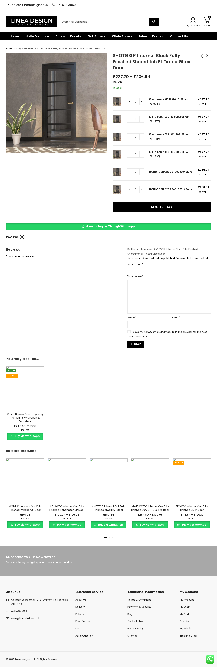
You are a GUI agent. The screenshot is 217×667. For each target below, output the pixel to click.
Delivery (80, 606)
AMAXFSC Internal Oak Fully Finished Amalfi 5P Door (108, 508)
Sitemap (132, 635)
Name (131, 317)
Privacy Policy (135, 628)
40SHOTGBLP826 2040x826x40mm (170, 189)
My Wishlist (186, 628)
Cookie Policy (135, 621)
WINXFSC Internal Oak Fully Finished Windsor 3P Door (25, 508)
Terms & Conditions (139, 599)
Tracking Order (188, 635)
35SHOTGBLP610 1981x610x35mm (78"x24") (168, 102)
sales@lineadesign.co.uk (30, 5)
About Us (80, 599)
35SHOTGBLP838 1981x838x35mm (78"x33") (168, 154)
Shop (19, 48)
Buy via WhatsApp (27, 436)
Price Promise (83, 621)
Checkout (185, 621)
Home (9, 48)
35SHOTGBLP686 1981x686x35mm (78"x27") (168, 119)
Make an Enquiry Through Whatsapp (110, 226)
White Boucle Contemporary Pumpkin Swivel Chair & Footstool (25, 417)
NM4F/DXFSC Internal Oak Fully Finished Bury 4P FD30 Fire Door (150, 508)
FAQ (77, 628)
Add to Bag (162, 207)
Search (154, 22)
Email (176, 317)
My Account (187, 599)
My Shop (185, 606)
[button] (108, 226)
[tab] (15, 237)
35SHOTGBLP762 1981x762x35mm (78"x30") (168, 137)
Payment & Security (139, 606)
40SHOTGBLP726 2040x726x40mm (170, 172)
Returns (79, 614)
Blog (129, 614)
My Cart (184, 614)
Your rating (135, 264)
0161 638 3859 (66, 5)
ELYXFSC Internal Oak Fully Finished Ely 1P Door (192, 508)
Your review (135, 276)
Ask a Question (84, 635)
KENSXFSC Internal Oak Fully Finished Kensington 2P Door (66, 508)
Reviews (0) (15, 237)
